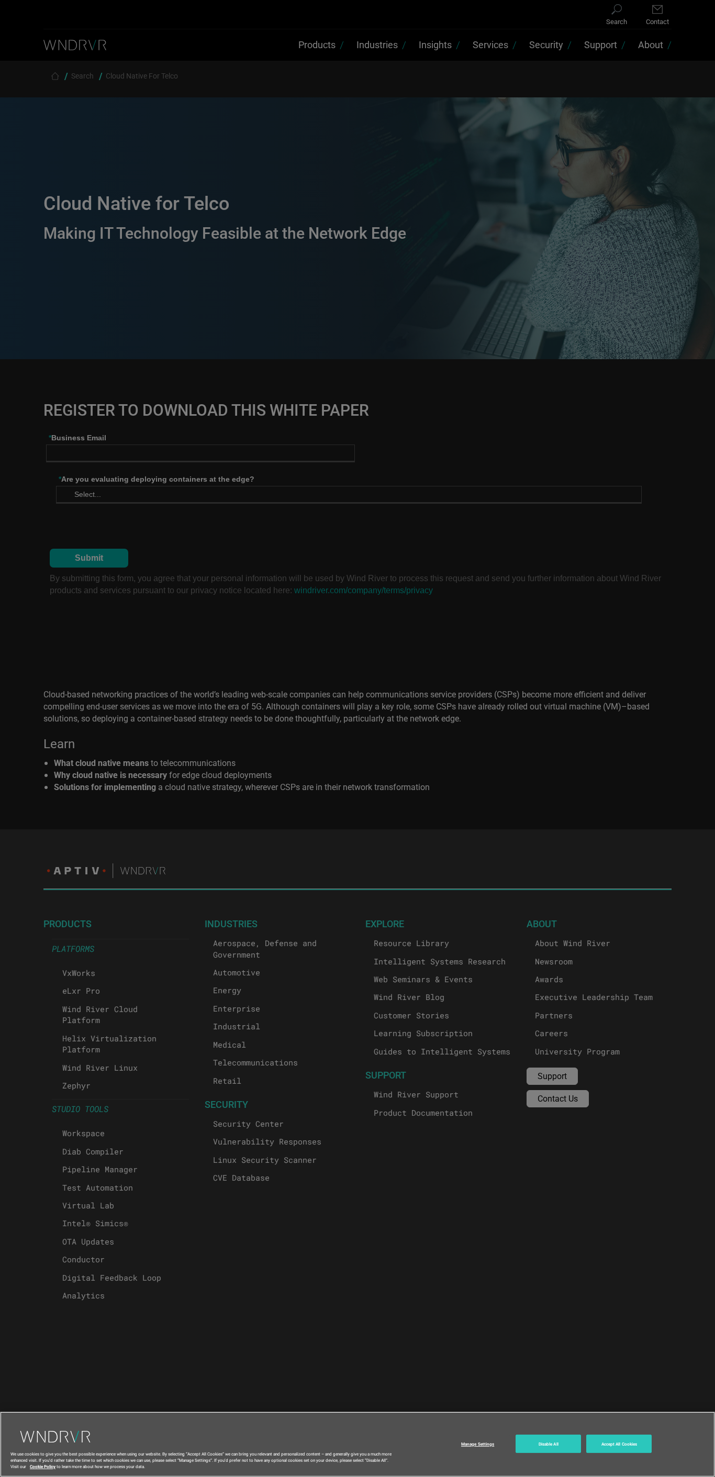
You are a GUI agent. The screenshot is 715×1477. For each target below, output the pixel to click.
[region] (357, 1444)
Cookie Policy (42, 1466)
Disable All (548, 1444)
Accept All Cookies (619, 1444)
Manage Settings (477, 1444)
